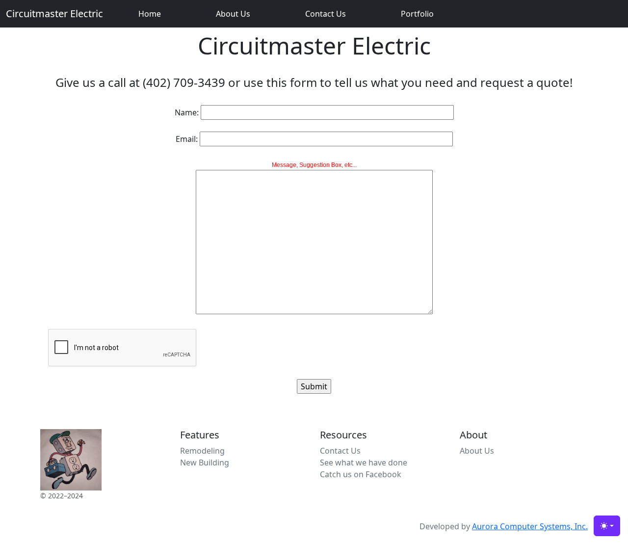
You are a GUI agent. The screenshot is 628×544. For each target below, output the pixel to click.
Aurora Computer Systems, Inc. (530, 526)
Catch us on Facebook (360, 474)
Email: (187, 139)
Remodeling (202, 450)
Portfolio (417, 13)
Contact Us (325, 13)
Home (149, 13)
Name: (187, 112)
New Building (204, 462)
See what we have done (363, 462)
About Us (233, 13)
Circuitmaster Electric (54, 13)
